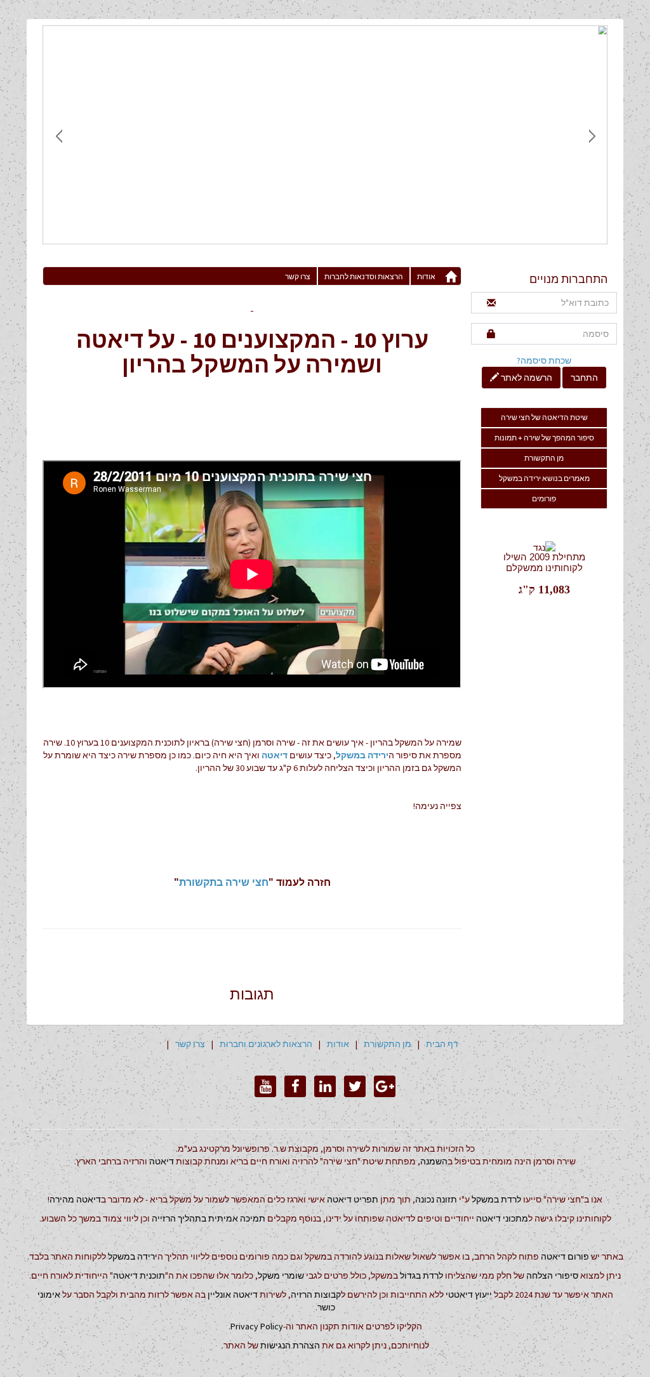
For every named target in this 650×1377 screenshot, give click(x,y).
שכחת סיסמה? (544, 360)
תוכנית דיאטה (139, 1275)
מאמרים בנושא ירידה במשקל (544, 478)
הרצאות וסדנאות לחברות (363, 276)
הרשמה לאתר (525, 377)
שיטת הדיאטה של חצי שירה (544, 417)
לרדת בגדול (421, 1275)
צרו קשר (297, 276)
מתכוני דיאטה (502, 1218)
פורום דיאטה (565, 1256)
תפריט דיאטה (352, 1199)
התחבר (584, 377)
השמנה (434, 1161)
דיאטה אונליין (233, 1294)
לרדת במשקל (496, 1199)
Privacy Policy (256, 1326)
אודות (426, 276)
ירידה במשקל (362, 755)
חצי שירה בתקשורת (224, 882)
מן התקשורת (544, 458)
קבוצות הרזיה (316, 1294)
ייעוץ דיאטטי (469, 1294)
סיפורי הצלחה (552, 1275)
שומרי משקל (281, 1275)
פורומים (544, 498)
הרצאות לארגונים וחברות (266, 1044)
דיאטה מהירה (75, 1199)
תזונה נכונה (436, 1199)
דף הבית (442, 1044)
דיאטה (275, 755)
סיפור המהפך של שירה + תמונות (544, 437)
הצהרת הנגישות (290, 1345)
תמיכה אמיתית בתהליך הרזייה (208, 1218)
